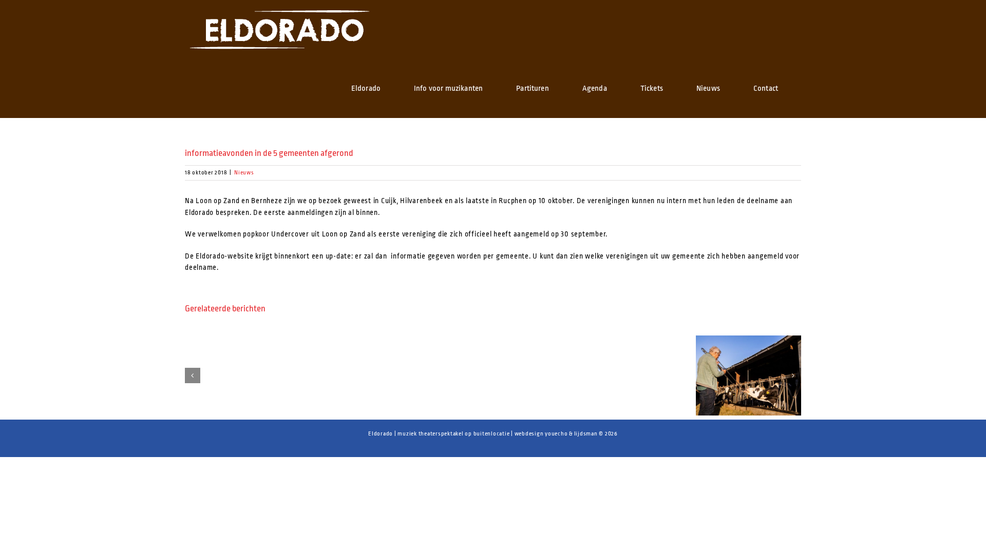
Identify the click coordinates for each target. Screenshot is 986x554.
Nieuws (244, 172)
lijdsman (586, 433)
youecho (556, 433)
